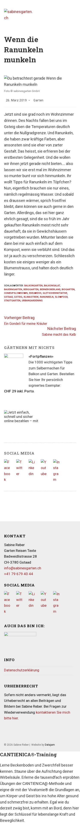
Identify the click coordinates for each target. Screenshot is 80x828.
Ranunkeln (47, 297)
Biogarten (68, 289)
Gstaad (8, 297)
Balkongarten (33, 285)
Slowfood (61, 297)
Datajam (50, 744)
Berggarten (31, 289)
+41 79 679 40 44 (18, 574)
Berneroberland (50, 289)
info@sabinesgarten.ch (22, 568)
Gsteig (18, 297)
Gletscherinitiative (55, 293)
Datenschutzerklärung (21, 670)
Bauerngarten (13, 289)
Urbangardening (32, 300)
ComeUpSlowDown (16, 293)
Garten (38, 100)
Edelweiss (35, 293)
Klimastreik (31, 297)
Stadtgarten (12, 300)
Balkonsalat (52, 285)
